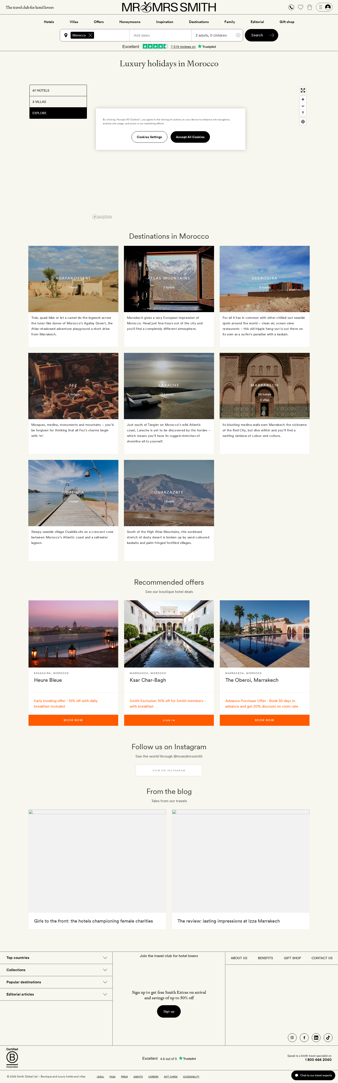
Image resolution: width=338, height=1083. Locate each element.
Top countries (17, 957)
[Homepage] (169, 7)
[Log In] (324, 7)
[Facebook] (304, 1037)
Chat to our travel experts (316, 1075)
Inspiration (164, 22)
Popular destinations (23, 982)
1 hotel (73, 287)
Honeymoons (129, 22)
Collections (15, 970)
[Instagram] (292, 1037)
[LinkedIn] (316, 1037)
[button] (291, 7)
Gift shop (287, 22)
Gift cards (171, 1076)
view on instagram (169, 770)
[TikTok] (328, 1037)
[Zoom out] (303, 106)
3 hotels (264, 287)
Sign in (169, 720)
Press (124, 1076)
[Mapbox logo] (102, 217)
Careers (153, 1076)
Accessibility (191, 1076)
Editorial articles (20, 994)
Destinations (199, 22)
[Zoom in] (303, 99)
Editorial (257, 22)
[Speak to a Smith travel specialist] (291, 7)
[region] (200, 153)
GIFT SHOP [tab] (292, 958)
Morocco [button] (79, 35)
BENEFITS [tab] (265, 958)
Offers (99, 22)
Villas (74, 22)
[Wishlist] (300, 7)
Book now (73, 720)
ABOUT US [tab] (239, 958)
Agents (138, 1076)
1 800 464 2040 (318, 1059)
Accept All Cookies (190, 137)
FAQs (112, 1076)
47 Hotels (40, 90)
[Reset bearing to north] (303, 112)
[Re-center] (303, 121)
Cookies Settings (149, 137)
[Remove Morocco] (90, 35)
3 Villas (39, 102)
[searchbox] (114, 35)
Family (229, 22)
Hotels (49, 22)
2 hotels (169, 287)
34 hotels (264, 394)
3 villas (264, 400)
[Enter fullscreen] (303, 90)
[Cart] (309, 7)
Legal (100, 1076)
